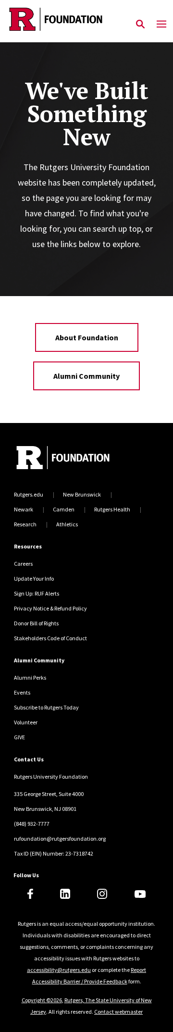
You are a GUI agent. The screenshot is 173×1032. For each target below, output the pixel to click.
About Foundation (86, 337)
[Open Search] (140, 24)
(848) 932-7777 (31, 823)
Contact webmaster (118, 1011)
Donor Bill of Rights (36, 623)
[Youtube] (140, 894)
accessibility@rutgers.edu (59, 969)
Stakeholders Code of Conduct (50, 638)
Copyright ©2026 (42, 1000)
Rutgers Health (112, 509)
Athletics (67, 524)
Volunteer (25, 722)
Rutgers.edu (28, 494)
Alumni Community (86, 376)
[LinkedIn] (65, 894)
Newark (23, 509)
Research (25, 524)
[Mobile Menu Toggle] (161, 24)
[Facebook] (30, 894)
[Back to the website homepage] (56, 19)
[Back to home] (79, 459)
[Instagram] (102, 894)
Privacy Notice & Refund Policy (50, 608)
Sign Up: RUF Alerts (36, 593)
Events (22, 692)
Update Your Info (34, 578)
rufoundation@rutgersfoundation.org (60, 838)
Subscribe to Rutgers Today (46, 707)
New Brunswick (82, 494)
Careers (23, 563)
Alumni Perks (30, 677)
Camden (63, 509)
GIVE (19, 737)
